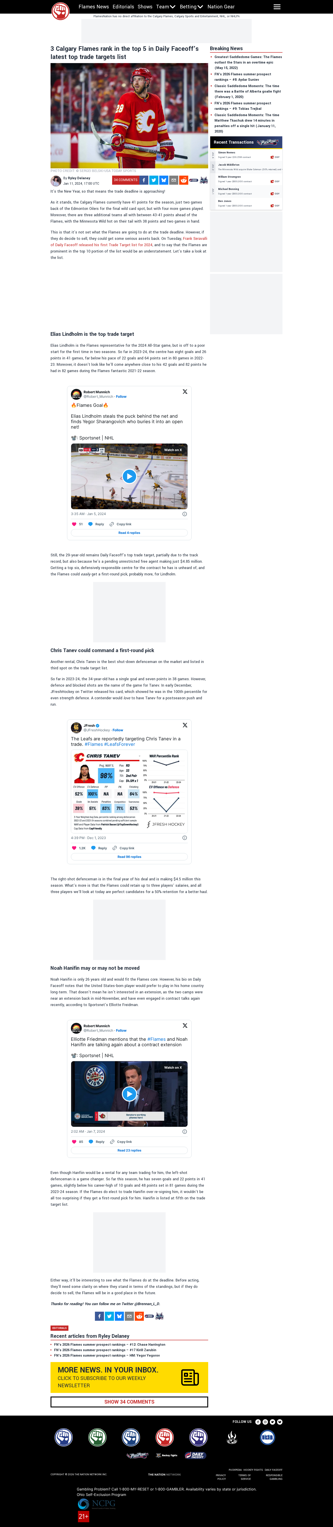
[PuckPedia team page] (203, 180)
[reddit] (183, 180)
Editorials (123, 6)
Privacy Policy (221, 1477)
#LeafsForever (119, 744)
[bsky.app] (163, 180)
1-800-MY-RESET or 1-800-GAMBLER (151, 1489)
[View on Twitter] (185, 394)
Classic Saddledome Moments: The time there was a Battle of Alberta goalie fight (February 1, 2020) (248, 91)
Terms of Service (244, 1477)
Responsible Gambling (274, 1477)
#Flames (94, 744)
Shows (145, 6)
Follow (121, 396)
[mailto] (173, 180)
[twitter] (153, 180)
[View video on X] (129, 476)
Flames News (94, 6)
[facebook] (143, 180)
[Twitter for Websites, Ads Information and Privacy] (185, 514)
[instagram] (265, 1422)
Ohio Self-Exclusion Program (101, 1494)
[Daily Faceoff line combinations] (193, 180)
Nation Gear (221, 6)
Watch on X (173, 450)
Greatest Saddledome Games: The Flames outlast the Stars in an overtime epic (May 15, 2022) (248, 62)
